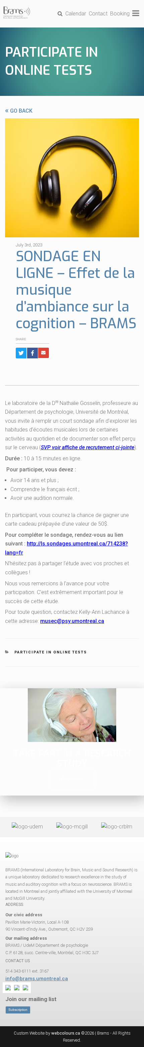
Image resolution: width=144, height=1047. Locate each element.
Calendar (75, 13)
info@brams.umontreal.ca (36, 979)
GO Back (18, 111)
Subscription (17, 1009)
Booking (120, 13)
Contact (98, 13)
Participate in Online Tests (50, 652)
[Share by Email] (43, 353)
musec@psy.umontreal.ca (72, 621)
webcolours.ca (65, 1033)
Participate (72, 778)
